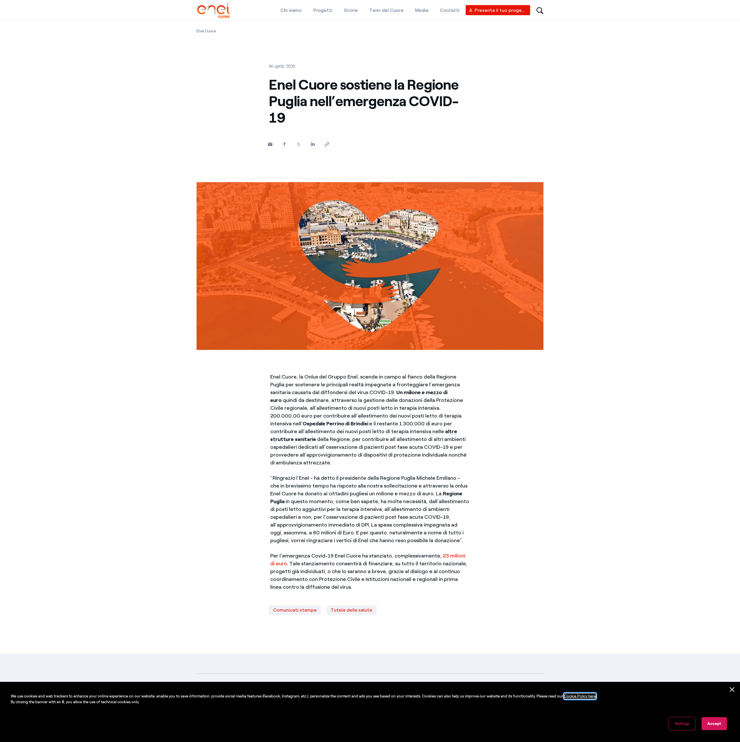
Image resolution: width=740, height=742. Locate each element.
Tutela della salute (351, 610)
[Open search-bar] (539, 10)
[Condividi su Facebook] (284, 143)
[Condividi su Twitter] (298, 144)
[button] (270, 144)
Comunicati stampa (295, 610)
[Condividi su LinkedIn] (312, 143)
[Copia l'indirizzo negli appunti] (326, 144)
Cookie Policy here (580, 696)
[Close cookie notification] (732, 689)
